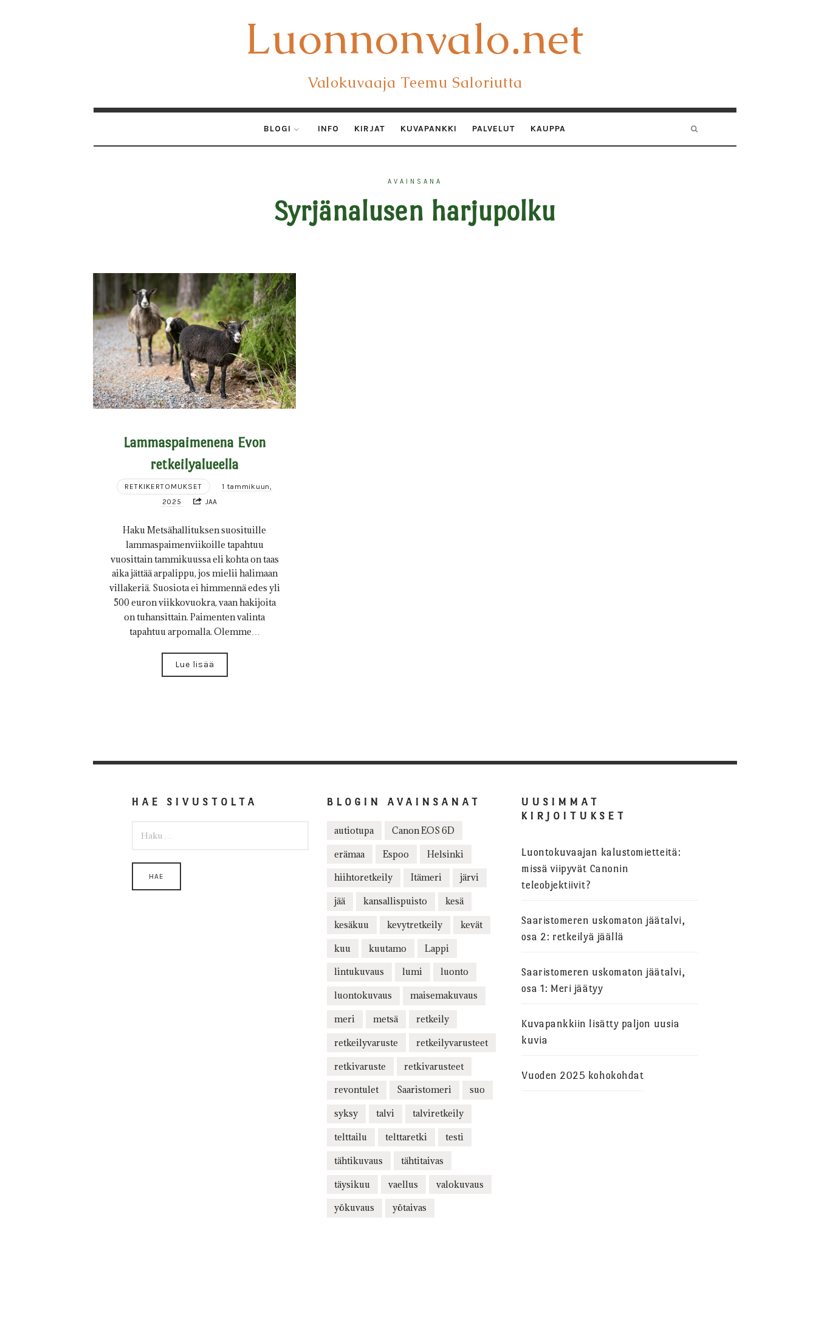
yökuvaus (354, 1207)
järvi (469, 877)
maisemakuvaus (444, 995)
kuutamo (387, 948)
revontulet (356, 1089)
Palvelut (493, 128)
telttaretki (406, 1137)
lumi (412, 971)
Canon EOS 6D (423, 830)
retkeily (432, 1019)
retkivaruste (360, 1066)
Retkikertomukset (163, 486)
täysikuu (352, 1184)
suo (477, 1089)
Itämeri (426, 877)
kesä (454, 901)
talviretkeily (438, 1113)
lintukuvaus (359, 971)
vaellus (403, 1184)
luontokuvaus (363, 995)
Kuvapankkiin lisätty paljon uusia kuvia (600, 1032)
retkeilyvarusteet (452, 1042)
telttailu (350, 1137)
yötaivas (410, 1207)
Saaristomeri (424, 1089)
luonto (454, 971)
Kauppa (548, 128)
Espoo (396, 854)
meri (344, 1019)
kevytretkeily (414, 925)
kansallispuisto (395, 901)
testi (454, 1137)
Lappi (437, 948)
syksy (346, 1113)
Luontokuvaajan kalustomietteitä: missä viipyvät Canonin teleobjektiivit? (601, 869)
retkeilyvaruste (366, 1042)
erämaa (349, 854)
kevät (471, 925)
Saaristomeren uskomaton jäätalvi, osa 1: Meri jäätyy (603, 980)
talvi (385, 1113)
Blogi (277, 128)
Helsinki (445, 854)
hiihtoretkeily (363, 877)
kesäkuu (351, 925)
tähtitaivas (422, 1160)
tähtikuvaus (358, 1160)
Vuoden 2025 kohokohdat (582, 1075)
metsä (385, 1019)
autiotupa (354, 830)
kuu (342, 948)
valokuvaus (460, 1184)
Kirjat (369, 128)
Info (328, 128)
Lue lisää (194, 664)
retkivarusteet (434, 1066)
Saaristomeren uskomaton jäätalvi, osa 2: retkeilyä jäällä (603, 929)
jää (339, 901)
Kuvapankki (428, 128)
